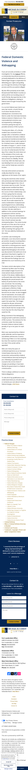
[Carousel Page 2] (14, 563)
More (23, 17)
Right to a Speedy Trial (14, 504)
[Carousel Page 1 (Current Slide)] (10, 563)
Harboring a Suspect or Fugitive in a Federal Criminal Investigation (16, 512)
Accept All (8, 762)
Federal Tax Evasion (13, 463)
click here (15, 384)
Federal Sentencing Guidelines (16, 455)
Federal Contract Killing (14, 469)
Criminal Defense (9, 522)
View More (13, 569)
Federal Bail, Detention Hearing (16, 465)
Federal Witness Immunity (14, 508)
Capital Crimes (11, 506)
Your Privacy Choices (12, 720)
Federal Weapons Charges (14, 485)
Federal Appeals (12, 494)
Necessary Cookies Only (8, 765)
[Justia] (15, 673)
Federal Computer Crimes (14, 467)
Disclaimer (14, 699)
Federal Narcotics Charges (15, 483)
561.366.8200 (11, 668)
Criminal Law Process (10, 528)
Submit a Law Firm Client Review (14, 572)
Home (4, 17)
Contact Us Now (14, 433)
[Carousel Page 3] (17, 563)
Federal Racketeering (13, 481)
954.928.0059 (11, 645)
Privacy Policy (14, 701)
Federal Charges (9, 443)
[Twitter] (12, 673)
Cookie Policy (7, 722)
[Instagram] (19, 673)
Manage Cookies (17, 722)
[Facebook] (8, 673)
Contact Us (14, 17)
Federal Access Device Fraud (15, 520)
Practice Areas (7, 440)
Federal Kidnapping (13, 471)
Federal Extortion (12, 518)
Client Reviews (14, 541)
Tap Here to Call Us (14, 4)
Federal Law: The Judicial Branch (16, 457)
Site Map (14, 703)
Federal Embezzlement (14, 516)
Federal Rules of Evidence (14, 453)
